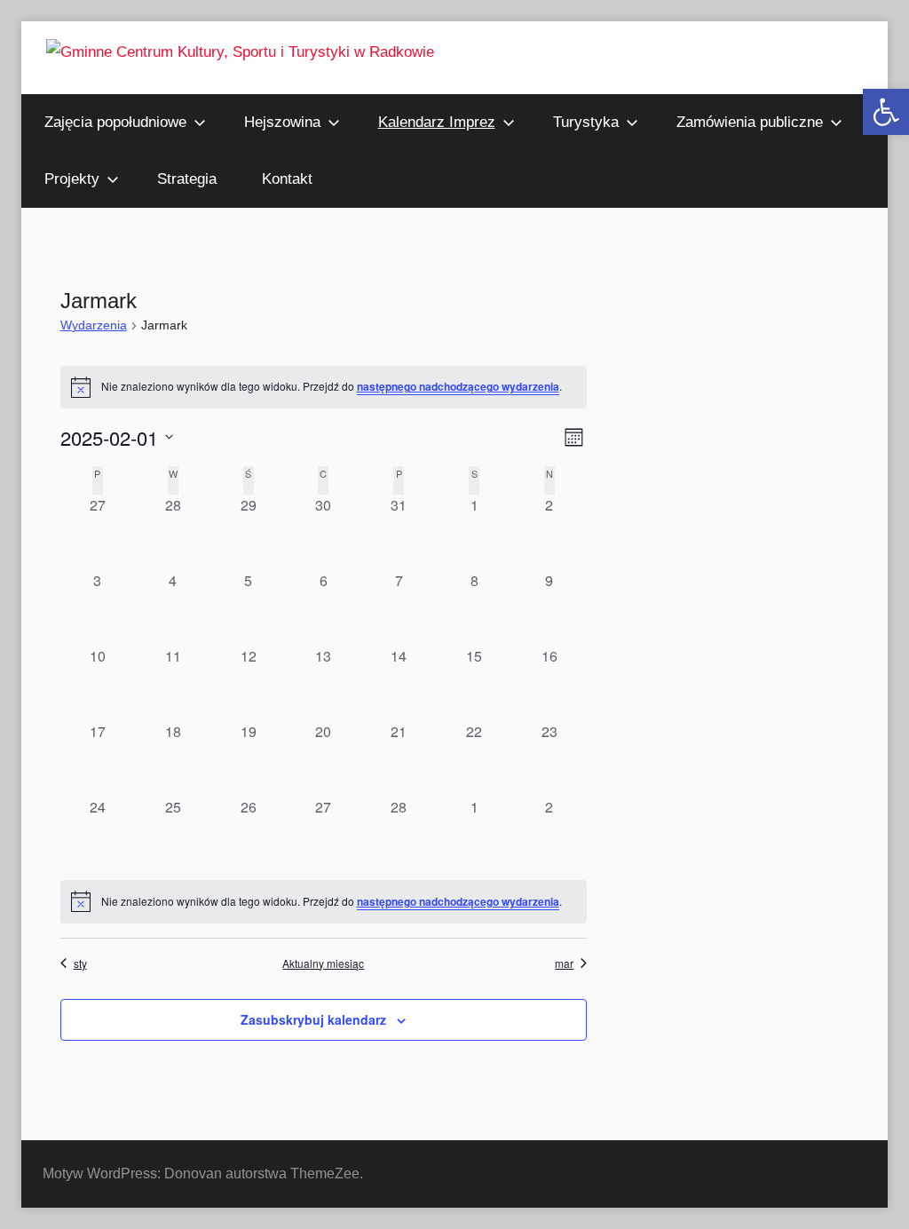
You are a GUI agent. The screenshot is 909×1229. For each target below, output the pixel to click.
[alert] (324, 901)
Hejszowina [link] (282, 122)
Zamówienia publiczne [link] (749, 122)
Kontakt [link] (287, 178)
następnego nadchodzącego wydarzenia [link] (458, 386)
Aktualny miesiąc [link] (323, 963)
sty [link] (80, 963)
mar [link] (564, 963)
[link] (886, 112)
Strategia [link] (187, 178)
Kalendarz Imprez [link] (436, 122)
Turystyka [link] (586, 122)
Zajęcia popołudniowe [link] (115, 122)
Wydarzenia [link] (93, 325)
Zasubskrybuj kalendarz (313, 1019)
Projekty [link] (71, 178)
